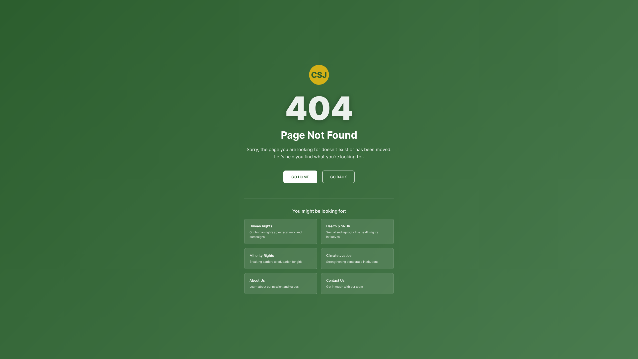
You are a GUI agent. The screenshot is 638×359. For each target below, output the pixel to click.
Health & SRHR (338, 226)
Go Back (338, 177)
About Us (257, 280)
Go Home (300, 177)
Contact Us (335, 280)
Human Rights (260, 226)
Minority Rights (261, 255)
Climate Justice (338, 255)
